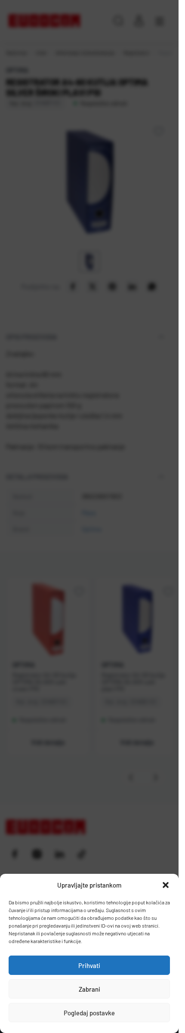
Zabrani (89, 989)
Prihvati (89, 965)
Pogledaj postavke (89, 1013)
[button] (165, 885)
